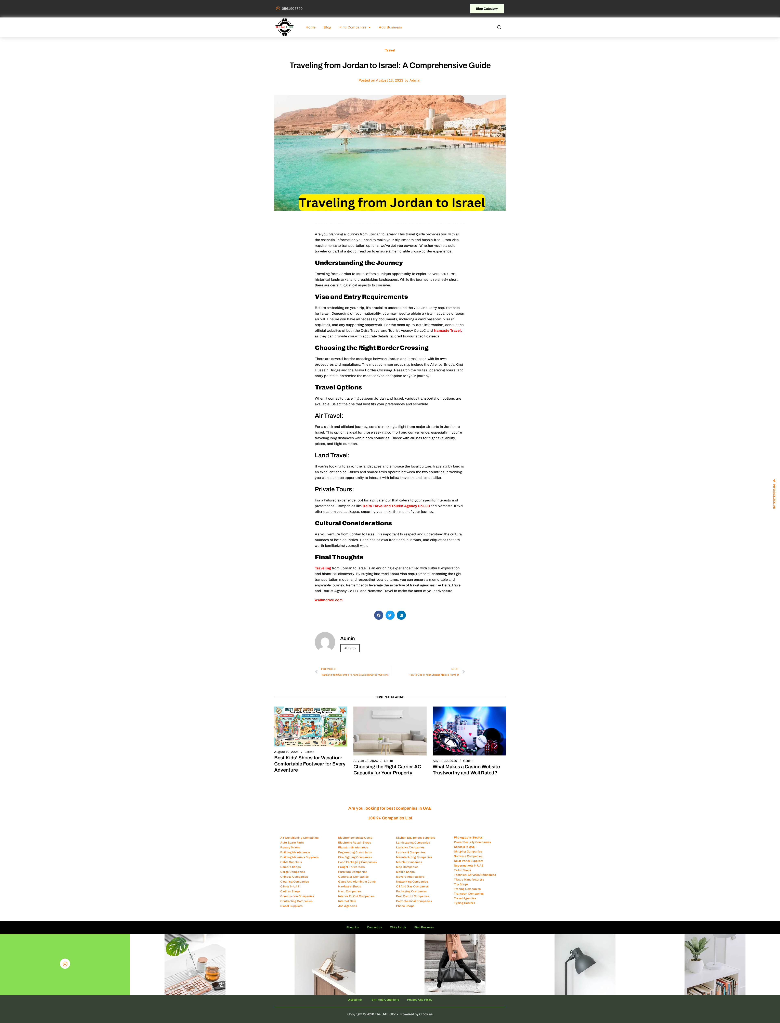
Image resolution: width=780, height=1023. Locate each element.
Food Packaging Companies (357, 862)
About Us (352, 927)
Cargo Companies (292, 871)
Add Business (390, 27)
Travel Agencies (465, 898)
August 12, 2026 (445, 760)
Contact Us (374, 927)
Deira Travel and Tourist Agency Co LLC (397, 506)
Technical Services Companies (475, 874)
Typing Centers (464, 903)
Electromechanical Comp (355, 837)
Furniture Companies (352, 871)
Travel (390, 50)
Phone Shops (405, 906)
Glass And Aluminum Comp (357, 881)
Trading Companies (467, 888)
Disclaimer (355, 999)
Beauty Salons (290, 847)
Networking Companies (412, 881)
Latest (309, 751)
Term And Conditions (384, 999)
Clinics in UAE (289, 886)
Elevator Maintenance (353, 847)
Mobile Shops (405, 871)
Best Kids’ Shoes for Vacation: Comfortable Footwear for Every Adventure (310, 764)
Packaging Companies (411, 891)
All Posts (350, 648)
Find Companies (352, 27)
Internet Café (347, 901)
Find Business (424, 927)
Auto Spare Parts (292, 842)
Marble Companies (409, 862)
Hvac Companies (349, 891)
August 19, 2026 (286, 751)
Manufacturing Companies (414, 857)
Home (311, 27)
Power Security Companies (472, 842)
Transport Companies (469, 893)
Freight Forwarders (351, 867)
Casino (468, 760)
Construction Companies (297, 896)
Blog (327, 27)
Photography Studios (468, 837)
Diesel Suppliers (291, 906)
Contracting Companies (296, 901)
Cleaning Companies (294, 881)
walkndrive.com (328, 600)
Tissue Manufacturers (469, 879)
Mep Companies (407, 867)
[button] (499, 27)
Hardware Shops (349, 886)
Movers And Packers (410, 876)
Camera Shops (290, 867)
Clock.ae (426, 1014)
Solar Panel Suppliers (468, 860)
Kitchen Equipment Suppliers (416, 837)
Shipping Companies (468, 851)
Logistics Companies (410, 847)
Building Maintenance (295, 852)
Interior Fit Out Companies (356, 896)
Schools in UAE (464, 846)
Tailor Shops (462, 870)
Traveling (323, 568)
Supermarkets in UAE (468, 865)
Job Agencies (347, 906)
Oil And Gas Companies (412, 886)
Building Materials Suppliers (299, 857)
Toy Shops (461, 884)
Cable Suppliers (291, 862)
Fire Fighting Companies (355, 857)
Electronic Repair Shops (354, 842)
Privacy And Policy (419, 999)
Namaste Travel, (448, 331)
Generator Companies (353, 876)
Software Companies (468, 856)
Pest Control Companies (412, 896)
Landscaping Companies (413, 842)
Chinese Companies (294, 876)
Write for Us (398, 927)
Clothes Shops (290, 891)
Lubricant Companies (410, 852)
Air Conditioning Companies (299, 837)
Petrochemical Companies (414, 901)
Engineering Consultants (355, 852)
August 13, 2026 (365, 760)
